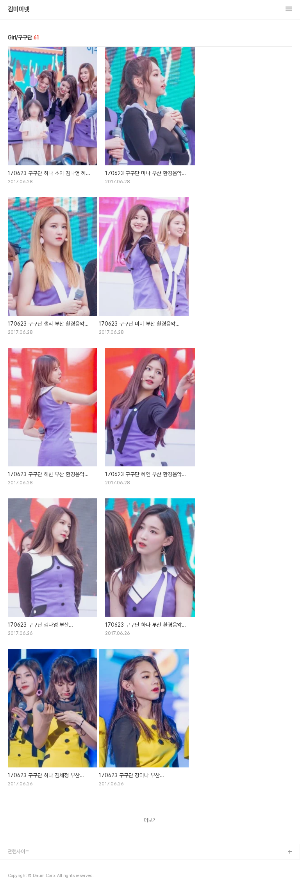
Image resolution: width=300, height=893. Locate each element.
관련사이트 (18, 851)
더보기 (150, 820)
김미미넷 (19, 9)
